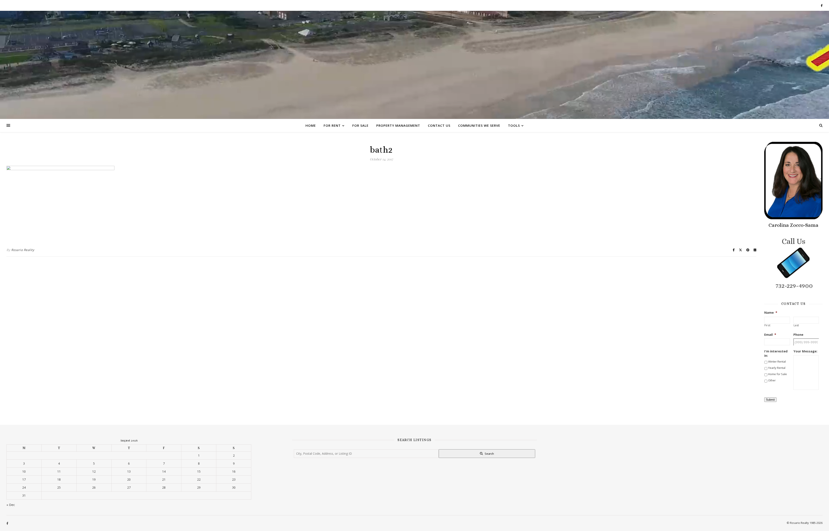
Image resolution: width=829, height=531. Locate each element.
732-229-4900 (794, 285)
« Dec (10, 504)
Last (796, 325)
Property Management (398, 125)
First (767, 325)
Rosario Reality (22, 250)
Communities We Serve (479, 125)
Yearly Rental (776, 368)
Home (310, 125)
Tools (514, 125)
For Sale (360, 125)
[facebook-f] (822, 5)
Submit (770, 399)
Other (772, 380)
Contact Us (439, 125)
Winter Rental (777, 361)
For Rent (332, 125)
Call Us (793, 241)
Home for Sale (777, 374)
